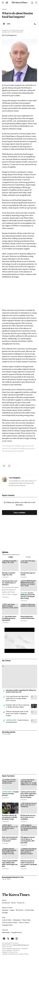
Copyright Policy (7, 925)
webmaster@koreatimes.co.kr (21, 945)
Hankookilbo (6, 932)
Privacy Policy (26, 920)
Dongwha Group (16, 932)
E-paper (12, 910)
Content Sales (29, 910)
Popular (28, 557)
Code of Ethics (7, 920)
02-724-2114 (8, 946)
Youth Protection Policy (9, 922)
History (13, 903)
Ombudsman (17, 920)
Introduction (6, 903)
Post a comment (19, 513)
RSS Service (19, 910)
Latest (10, 557)
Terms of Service (24, 922)
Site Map (5, 912)
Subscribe (5, 910)
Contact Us (20, 903)
